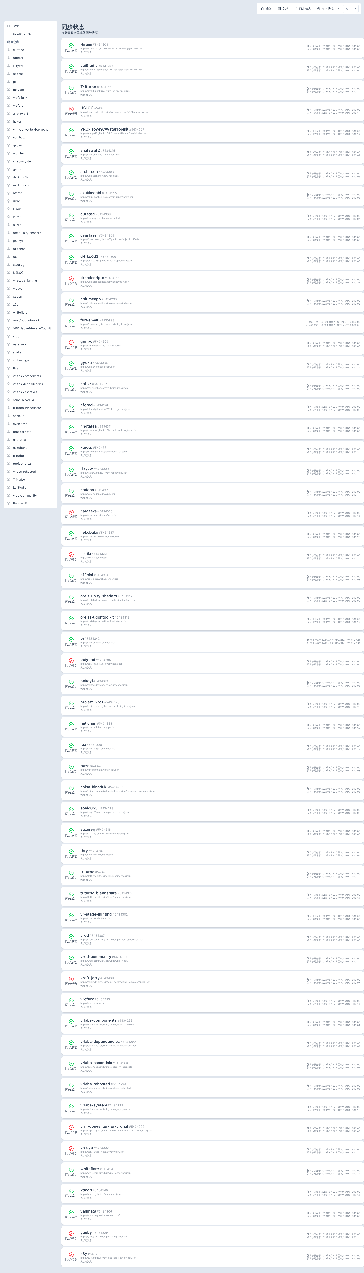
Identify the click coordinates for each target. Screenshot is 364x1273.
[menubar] (300, 9)
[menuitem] (266, 9)
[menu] (30, 264)
